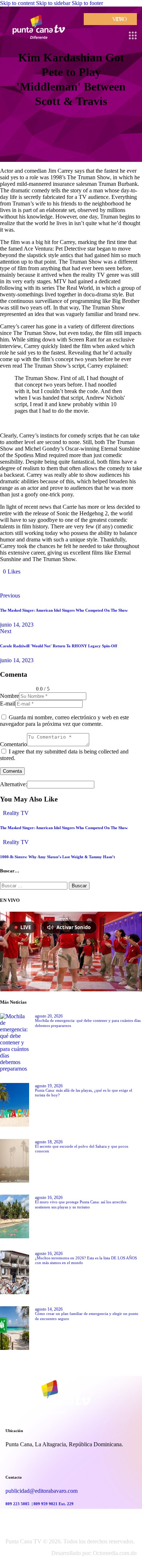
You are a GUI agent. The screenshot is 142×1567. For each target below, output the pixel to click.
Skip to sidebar (53, 3)
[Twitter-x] (8, 583)
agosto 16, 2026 (49, 1197)
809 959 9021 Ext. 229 (53, 1504)
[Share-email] (49, 583)
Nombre (9, 696)
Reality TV (16, 813)
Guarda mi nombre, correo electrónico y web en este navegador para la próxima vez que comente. (64, 720)
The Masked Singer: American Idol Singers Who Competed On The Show (64, 828)
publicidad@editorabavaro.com (41, 1491)
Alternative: (13, 784)
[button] (11, 571)
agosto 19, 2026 (49, 1085)
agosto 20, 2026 (49, 1016)
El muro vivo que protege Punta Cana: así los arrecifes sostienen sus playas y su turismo (80, 1204)
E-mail (7, 703)
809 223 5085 (18, 1504)
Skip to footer (87, 3)
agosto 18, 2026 (49, 1141)
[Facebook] (29, 583)
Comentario (13, 744)
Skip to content (17, 3)
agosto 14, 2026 (49, 1309)
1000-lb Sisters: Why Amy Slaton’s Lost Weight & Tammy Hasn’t (57, 857)
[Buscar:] (34, 885)
